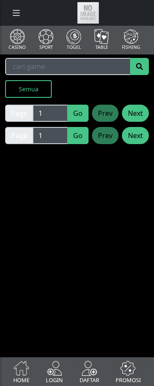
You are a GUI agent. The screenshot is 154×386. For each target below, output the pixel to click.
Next (135, 113)
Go (78, 113)
